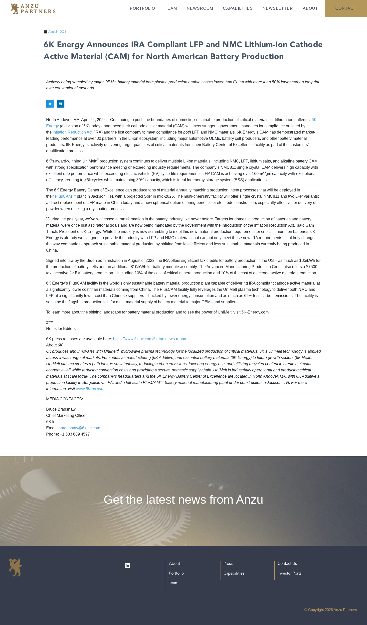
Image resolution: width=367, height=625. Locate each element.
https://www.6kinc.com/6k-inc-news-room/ (149, 339)
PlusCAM (63, 196)
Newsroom (200, 8)
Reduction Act (79, 132)
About (310, 8)
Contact (346, 8)
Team (171, 8)
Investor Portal (290, 573)
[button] (50, 104)
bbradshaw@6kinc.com (79, 428)
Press (228, 564)
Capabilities (238, 8)
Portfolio (142, 8)
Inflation (60, 132)
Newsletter (278, 8)
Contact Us (287, 564)
